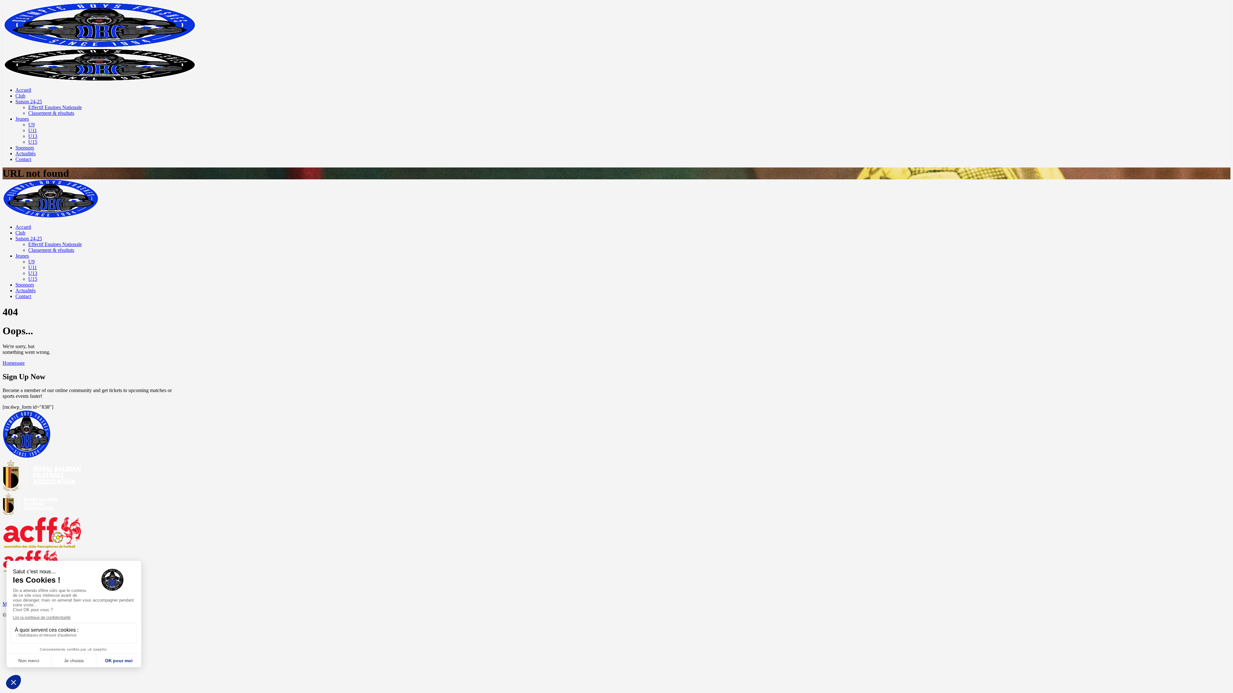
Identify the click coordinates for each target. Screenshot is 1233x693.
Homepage (14, 363)
